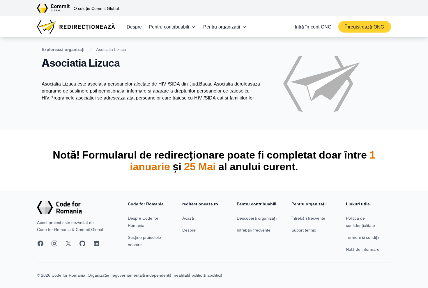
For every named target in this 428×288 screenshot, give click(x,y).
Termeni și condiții (362, 237)
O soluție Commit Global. (97, 8)
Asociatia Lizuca (111, 49)
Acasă (188, 218)
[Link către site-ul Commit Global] (55, 8)
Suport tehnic (303, 229)
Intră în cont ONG (313, 27)
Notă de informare (362, 249)
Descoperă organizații (257, 218)
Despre (134, 27)
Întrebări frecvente (253, 229)
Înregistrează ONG (364, 27)
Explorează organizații (64, 49)
